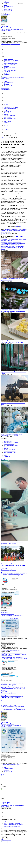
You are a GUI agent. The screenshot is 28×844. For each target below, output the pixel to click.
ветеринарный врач (17, 229)
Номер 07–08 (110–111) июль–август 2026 (12, 29)
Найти (20, 3)
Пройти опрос (19, 236)
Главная (6, 125)
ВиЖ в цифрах (8, 121)
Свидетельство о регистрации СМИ (13, 823)
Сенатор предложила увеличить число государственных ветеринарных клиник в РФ (13, 242)
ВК (20, 226)
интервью (3, 459)
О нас (5, 5)
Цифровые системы (9, 61)
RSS (5, 822)
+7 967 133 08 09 (5, 88)
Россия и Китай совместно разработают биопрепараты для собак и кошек (11, 434)
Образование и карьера (10, 70)
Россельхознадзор (8, 6)
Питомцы (3, 545)
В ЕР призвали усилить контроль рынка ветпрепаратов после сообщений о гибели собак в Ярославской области (14, 654)
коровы (9, 230)
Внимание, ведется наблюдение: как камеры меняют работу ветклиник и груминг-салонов (13, 686)
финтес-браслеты (5, 232)
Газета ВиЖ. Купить (6, 30)
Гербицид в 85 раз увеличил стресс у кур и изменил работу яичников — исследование (12, 245)
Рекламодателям (8, 10)
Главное (6, 104)
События (6, 122)
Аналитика (7, 71)
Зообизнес (6, 66)
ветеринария (8, 229)
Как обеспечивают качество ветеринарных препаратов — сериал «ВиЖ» (12, 542)
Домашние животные (9, 64)
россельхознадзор (15, 230)
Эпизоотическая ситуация (11, 60)
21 (1, 39)
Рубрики (6, 2)
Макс (16, 226)
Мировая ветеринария (9, 68)
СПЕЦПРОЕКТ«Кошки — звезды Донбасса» (8, 569)
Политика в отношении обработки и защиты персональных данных (13, 825)
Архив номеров (8, 9)
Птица (5, 110)
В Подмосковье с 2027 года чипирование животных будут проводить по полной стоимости (14, 657)
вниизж (25, 229)
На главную (4, 438)
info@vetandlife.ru (5, 14)
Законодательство (8, 59)
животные (3, 230)
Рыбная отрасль (8, 111)
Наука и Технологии (9, 67)
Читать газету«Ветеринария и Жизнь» (7, 27)
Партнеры (6, 7)
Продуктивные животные (11, 63)
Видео (5, 73)
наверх (3, 774)
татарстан (23, 230)
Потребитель (7, 117)
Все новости (7, 74)
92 (4, 39)
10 (1, 645)
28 (4, 760)
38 (4, 645)
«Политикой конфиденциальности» (10, 44)
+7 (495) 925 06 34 (5, 802)
